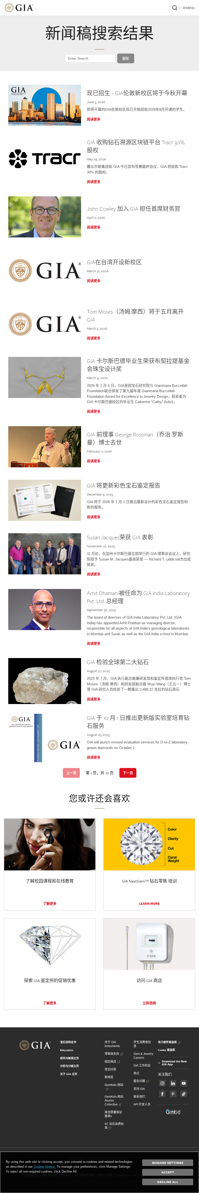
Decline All (167, 1182)
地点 (136, 1073)
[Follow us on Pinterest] (173, 1094)
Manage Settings (167, 1162)
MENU (190, 7)
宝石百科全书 (68, 1042)
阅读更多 (93, 119)
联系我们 (139, 1096)
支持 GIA (139, 1089)
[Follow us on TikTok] (184, 1094)
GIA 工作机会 (141, 1065)
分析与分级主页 (69, 1066)
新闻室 (109, 1077)
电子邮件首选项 (167, 1042)
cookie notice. (44, 1166)
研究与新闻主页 (69, 1058)
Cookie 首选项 (166, 1050)
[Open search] (175, 8)
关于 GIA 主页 (68, 1074)
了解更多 (50, 903)
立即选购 (149, 1003)
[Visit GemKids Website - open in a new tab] (173, 1111)
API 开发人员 (141, 1104)
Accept (167, 1172)
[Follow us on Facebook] (162, 1083)
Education (66, 1050)
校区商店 (110, 1061)
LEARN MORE (149, 903)
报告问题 (139, 1081)
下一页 (128, 772)
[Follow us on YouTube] (184, 1083)
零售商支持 (112, 1054)
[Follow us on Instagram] (162, 1094)
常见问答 (110, 1069)
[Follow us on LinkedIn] (173, 1083)
